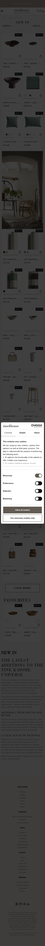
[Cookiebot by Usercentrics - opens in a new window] (31, 425)
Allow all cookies (22, 510)
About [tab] (37, 433)
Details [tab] (23, 433)
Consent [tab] (8, 433)
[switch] (38, 483)
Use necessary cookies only (22, 518)
